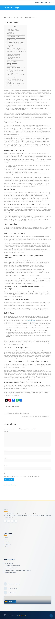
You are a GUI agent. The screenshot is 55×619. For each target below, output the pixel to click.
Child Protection (9, 563)
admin (10, 17)
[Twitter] (8, 521)
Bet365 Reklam (10, 41)
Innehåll (8, 46)
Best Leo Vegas (10, 32)
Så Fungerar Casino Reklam (13, 85)
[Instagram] (12, 521)
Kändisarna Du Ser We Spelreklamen (15, 42)
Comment (6, 431)
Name (5, 450)
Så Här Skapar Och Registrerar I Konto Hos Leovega (17, 413)
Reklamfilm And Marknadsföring (14, 79)
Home (6, 537)
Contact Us (8, 544)
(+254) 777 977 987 (13, 588)
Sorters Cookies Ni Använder (13, 30)
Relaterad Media (10, 64)
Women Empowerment (10, 572)
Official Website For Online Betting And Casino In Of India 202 (36, 416)
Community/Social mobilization (12, 565)
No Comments (34, 17)
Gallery (7, 546)
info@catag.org (12, 592)
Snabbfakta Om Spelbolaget (13, 54)
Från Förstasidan (10, 33)
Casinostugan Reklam (12, 29)
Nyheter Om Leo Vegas (12, 77)
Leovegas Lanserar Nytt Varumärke (15, 48)
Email (5, 458)
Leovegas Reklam (11, 66)
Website (6, 465)
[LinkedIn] (15, 521)
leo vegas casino (31, 320)
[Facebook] (5, 521)
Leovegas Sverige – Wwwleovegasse (15, 83)
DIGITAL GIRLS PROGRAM (11, 568)
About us (7, 542)
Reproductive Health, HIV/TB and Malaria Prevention (18, 570)
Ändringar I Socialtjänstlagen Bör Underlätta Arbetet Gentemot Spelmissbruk (14, 57)
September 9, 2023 (20, 17)
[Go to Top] (51, 616)
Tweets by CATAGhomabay (10, 485)
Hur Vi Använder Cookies (12, 73)
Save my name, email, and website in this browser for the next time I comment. (22, 476)
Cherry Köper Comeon (12, 63)
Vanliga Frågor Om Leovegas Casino (15, 70)
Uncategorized (15, 406)
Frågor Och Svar (10, 71)
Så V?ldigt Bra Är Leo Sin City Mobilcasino (16, 49)
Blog (6, 539)
